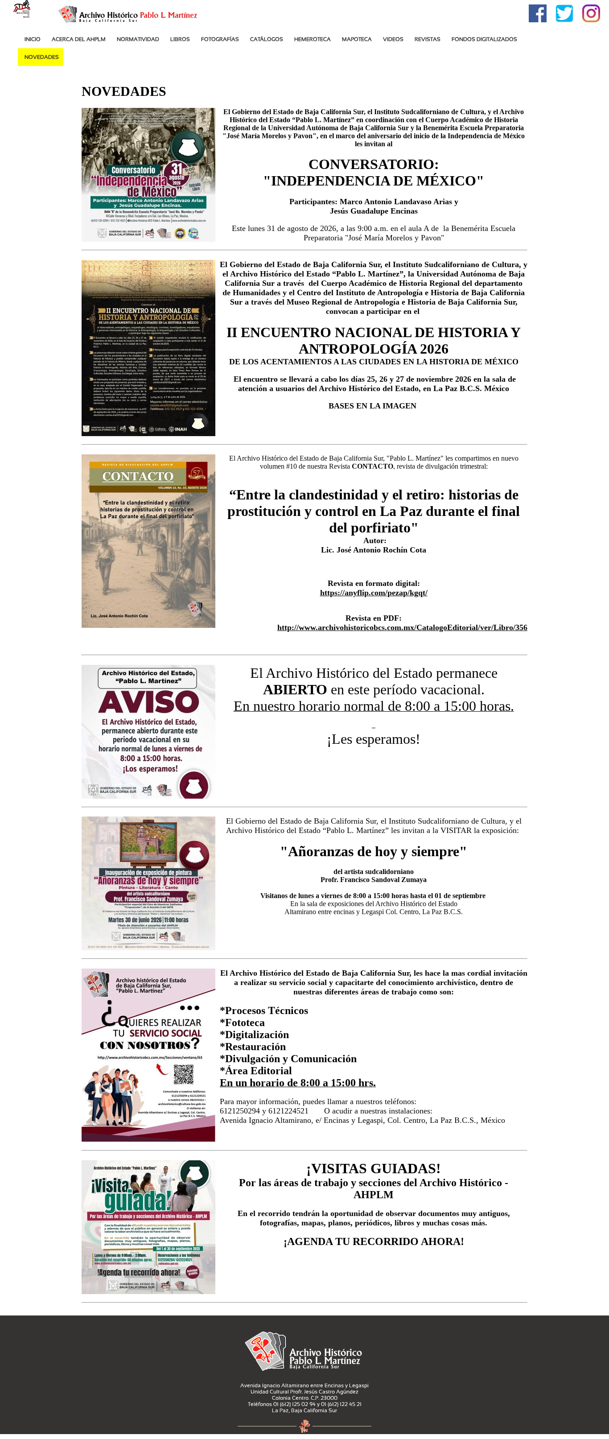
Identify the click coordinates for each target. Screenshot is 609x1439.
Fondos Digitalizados (484, 39)
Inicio (33, 39)
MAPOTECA (357, 39)
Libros (180, 39)
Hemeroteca (312, 39)
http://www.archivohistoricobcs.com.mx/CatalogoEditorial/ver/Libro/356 (402, 627)
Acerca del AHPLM (79, 39)
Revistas (427, 39)
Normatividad (138, 39)
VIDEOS (393, 39)
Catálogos (266, 39)
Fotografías (220, 39)
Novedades (42, 57)
